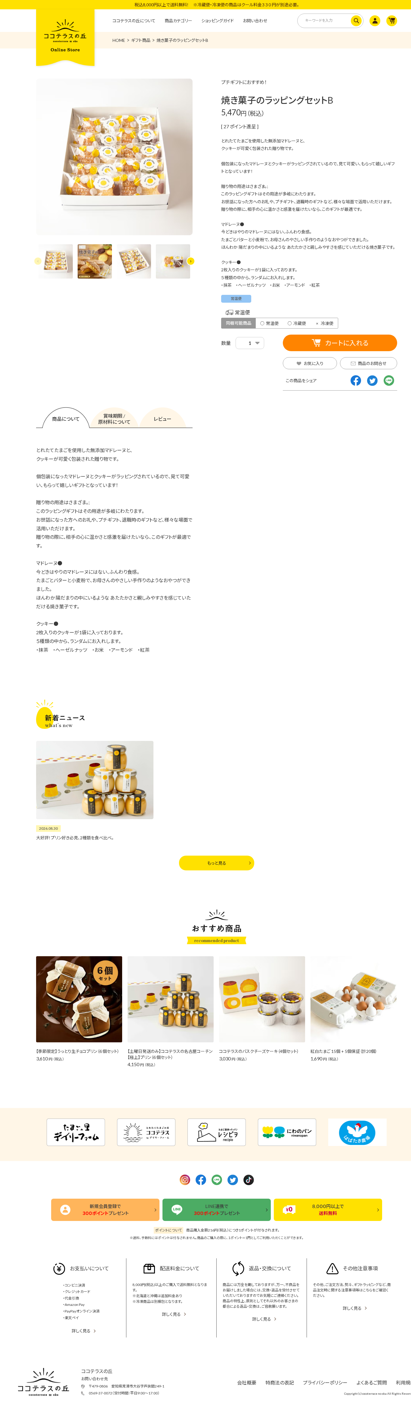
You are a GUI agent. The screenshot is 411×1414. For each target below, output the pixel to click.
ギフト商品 (140, 40)
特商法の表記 (279, 1382)
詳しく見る (81, 1330)
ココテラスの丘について (134, 20)
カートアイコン (391, 21)
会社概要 (246, 1382)
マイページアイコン (374, 21)
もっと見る (216, 863)
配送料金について (179, 1268)
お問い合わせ (255, 20)
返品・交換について (270, 1268)
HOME (119, 40)
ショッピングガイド (217, 20)
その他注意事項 (360, 1268)
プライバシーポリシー (325, 1382)
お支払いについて (89, 1268)
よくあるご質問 (372, 1382)
